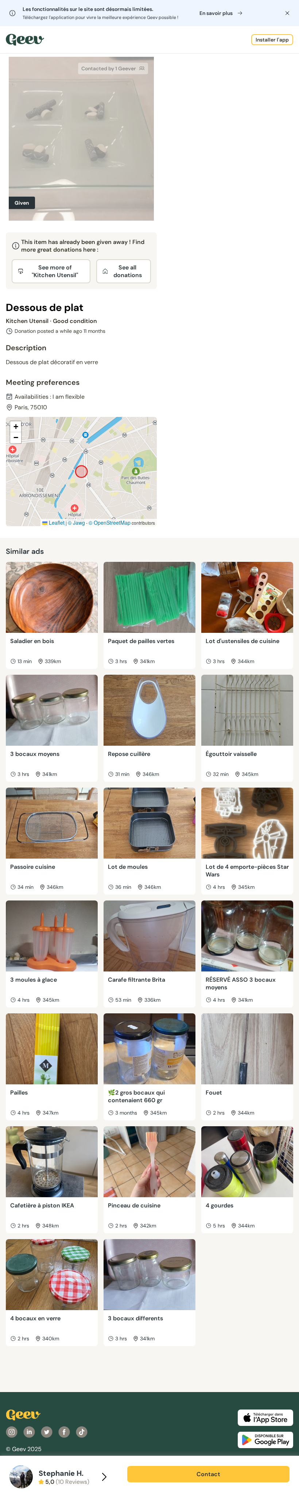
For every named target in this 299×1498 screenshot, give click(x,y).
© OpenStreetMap (110, 522)
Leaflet (56, 522)
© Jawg (76, 522)
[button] (15, 426)
